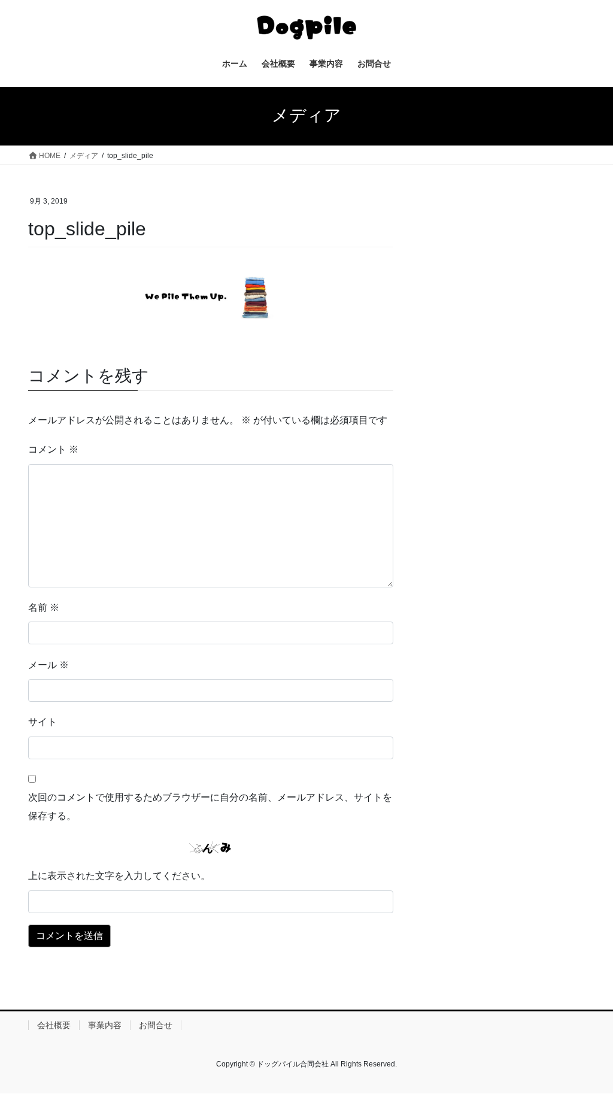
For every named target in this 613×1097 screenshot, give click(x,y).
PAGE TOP (587, 1053)
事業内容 (105, 1025)
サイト (42, 722)
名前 (43, 607)
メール (48, 665)
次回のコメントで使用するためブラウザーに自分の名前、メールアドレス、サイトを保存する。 (210, 806)
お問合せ (155, 1025)
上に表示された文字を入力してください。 (119, 876)
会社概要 (54, 1025)
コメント (53, 449)
